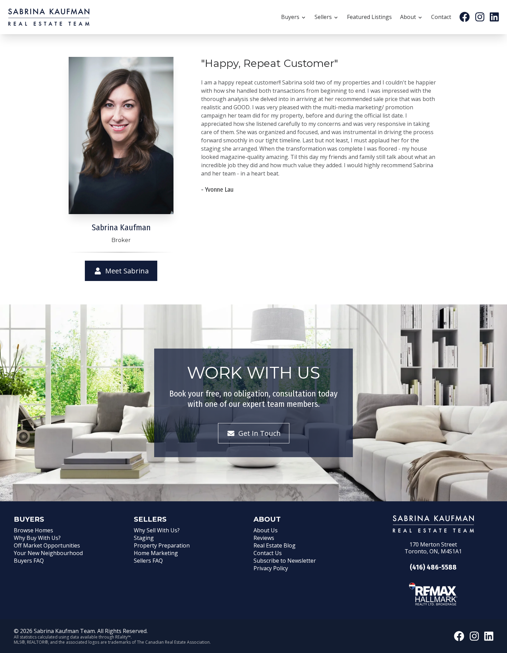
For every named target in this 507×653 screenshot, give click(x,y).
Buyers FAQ (29, 560)
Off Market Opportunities (47, 545)
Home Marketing (156, 553)
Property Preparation (162, 545)
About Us (266, 530)
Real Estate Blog (275, 545)
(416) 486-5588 (433, 567)
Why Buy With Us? (37, 538)
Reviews (264, 538)
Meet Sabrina (126, 270)
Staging (144, 538)
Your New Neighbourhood (48, 553)
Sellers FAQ (148, 560)
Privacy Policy (271, 568)
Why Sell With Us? (157, 530)
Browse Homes (33, 530)
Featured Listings (369, 17)
